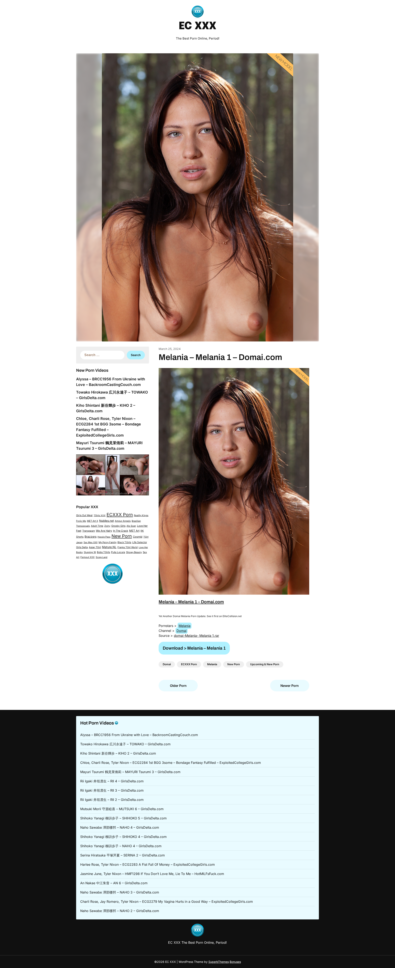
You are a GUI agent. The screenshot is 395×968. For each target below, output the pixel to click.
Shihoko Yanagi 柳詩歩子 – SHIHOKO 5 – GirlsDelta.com (123, 818)
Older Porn (178, 686)
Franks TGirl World (127, 547)
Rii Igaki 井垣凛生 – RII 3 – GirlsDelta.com (112, 790)
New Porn (122, 536)
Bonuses (235, 961)
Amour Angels (123, 521)
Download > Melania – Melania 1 (194, 648)
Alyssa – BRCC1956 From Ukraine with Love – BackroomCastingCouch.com (139, 735)
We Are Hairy (104, 530)
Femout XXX (87, 557)
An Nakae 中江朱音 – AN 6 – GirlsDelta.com (114, 883)
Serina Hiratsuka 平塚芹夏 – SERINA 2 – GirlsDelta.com (122, 855)
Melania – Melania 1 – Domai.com (191, 602)
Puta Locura (118, 552)
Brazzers (90, 536)
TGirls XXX (100, 515)
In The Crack (120, 530)
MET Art (134, 530)
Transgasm (88, 530)
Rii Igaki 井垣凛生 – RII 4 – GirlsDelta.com (112, 781)
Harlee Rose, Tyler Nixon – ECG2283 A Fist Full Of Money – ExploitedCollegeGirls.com (147, 864)
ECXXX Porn (120, 514)
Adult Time (97, 525)
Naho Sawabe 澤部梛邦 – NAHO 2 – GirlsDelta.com (119, 911)
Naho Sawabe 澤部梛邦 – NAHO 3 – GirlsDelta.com (119, 892)
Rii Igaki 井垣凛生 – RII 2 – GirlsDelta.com (112, 800)
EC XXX (197, 26)
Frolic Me (81, 521)
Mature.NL (109, 547)
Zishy (107, 525)
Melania (185, 626)
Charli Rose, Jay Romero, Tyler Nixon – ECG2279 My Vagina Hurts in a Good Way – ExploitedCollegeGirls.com (166, 901)
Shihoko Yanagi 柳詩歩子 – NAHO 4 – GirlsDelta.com (120, 846)
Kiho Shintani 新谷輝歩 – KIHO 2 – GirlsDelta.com (118, 753)
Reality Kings (141, 515)
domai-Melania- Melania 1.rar (196, 636)
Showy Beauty (134, 552)
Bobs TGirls (103, 552)
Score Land (101, 557)
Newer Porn (289, 686)
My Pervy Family (107, 542)
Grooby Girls (118, 525)
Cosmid (137, 536)
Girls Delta (82, 547)
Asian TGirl (95, 547)
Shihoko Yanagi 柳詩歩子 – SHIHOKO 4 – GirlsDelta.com (123, 837)
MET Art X (92, 521)
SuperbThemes (218, 961)
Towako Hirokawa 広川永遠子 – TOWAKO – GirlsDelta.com (125, 744)
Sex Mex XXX (91, 542)
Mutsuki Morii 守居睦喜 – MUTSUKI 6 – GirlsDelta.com (122, 809)
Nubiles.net (106, 520)
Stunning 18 (90, 552)
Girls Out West (84, 515)
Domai (182, 631)
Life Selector (139, 542)
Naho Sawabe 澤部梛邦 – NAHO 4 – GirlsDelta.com (119, 827)
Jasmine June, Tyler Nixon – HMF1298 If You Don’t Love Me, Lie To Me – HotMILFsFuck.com (152, 874)
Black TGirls (124, 542)
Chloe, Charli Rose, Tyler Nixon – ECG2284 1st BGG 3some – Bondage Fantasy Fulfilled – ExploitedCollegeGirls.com (170, 763)
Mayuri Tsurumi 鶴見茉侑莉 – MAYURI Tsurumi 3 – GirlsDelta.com (130, 772)
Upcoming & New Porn (264, 664)
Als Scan (131, 525)
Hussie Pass (104, 536)
